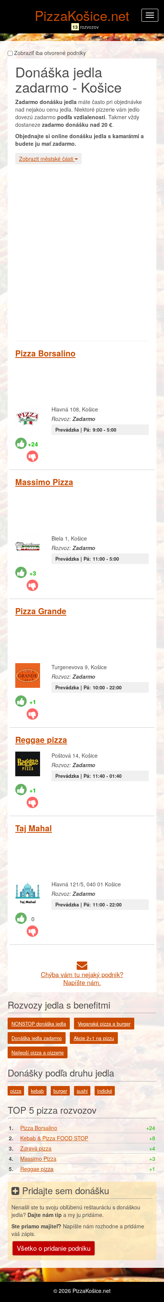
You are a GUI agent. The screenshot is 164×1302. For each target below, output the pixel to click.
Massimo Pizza (44, 481)
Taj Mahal (33, 828)
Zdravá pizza (35, 1148)
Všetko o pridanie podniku (53, 1248)
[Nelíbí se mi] (32, 456)
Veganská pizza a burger (104, 1023)
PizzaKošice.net (82, 15)
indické (104, 1091)
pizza (15, 1091)
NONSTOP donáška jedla (38, 1023)
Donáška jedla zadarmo (36, 1038)
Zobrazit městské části (47, 158)
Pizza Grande (40, 610)
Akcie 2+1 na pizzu (94, 1038)
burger (60, 1091)
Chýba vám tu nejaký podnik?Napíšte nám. (82, 978)
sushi (82, 1091)
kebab (37, 1091)
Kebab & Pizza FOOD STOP (54, 1138)
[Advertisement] (82, 251)
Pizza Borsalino (45, 353)
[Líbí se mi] (21, 443)
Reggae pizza (41, 739)
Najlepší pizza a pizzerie (37, 1052)
